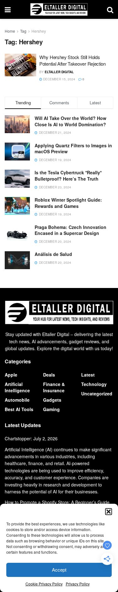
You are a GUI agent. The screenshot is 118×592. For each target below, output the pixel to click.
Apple (11, 375)
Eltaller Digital (59, 72)
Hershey (38, 31)
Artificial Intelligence (17, 387)
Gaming (51, 409)
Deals (49, 375)
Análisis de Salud (53, 254)
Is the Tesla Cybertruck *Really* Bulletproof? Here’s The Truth (68, 175)
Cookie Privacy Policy (44, 583)
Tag (23, 31)
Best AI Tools (19, 409)
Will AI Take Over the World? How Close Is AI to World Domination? (70, 121)
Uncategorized (96, 393)
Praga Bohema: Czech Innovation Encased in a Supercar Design (70, 230)
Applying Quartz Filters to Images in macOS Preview (73, 148)
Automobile (17, 400)
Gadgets (52, 400)
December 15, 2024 (58, 79)
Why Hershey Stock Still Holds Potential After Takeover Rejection (72, 60)
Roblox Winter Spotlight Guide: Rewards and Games (68, 203)
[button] (108, 511)
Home (10, 31)
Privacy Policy (78, 583)
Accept (59, 569)
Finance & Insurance (54, 387)
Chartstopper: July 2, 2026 (31, 438)
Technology (94, 384)
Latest (88, 375)
